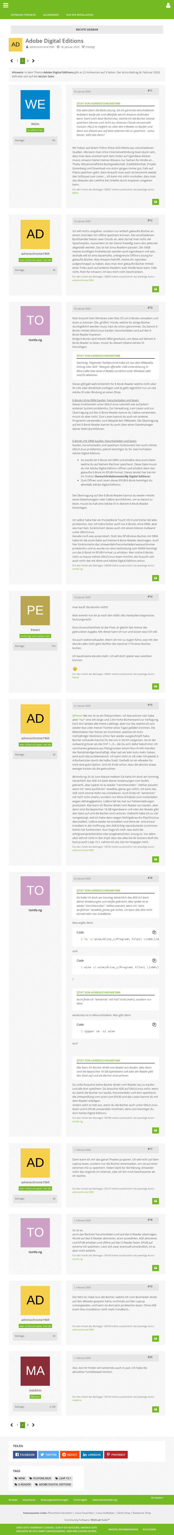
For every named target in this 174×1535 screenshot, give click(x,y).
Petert (75, 677)
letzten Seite (46, 76)
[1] (77, 939)
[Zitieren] (155, 202)
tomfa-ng (77, 568)
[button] (5, 5)
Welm (75, 192)
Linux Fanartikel (84, 1513)
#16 (150, 878)
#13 (150, 307)
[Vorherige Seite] (12, 61)
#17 (150, 1149)
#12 (150, 220)
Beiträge (19, 140)
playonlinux (42, 1478)
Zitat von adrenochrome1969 (98, 103)
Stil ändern (157, 1497)
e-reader (24, 1484)
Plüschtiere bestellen (60, 1513)
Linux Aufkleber (105, 1513)
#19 (150, 1286)
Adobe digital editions (55, 1484)
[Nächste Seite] (33, 61)
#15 (150, 705)
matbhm (77, 1400)
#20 (150, 1357)
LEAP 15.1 (65, 1478)
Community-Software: (87, 1520)
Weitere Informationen (123, 1529)
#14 (150, 596)
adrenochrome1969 (41, 47)
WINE (21, 1478)
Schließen (149, 1529)
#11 (150, 90)
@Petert (77, 715)
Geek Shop (123, 1513)
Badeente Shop (142, 1513)
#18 (150, 1220)
